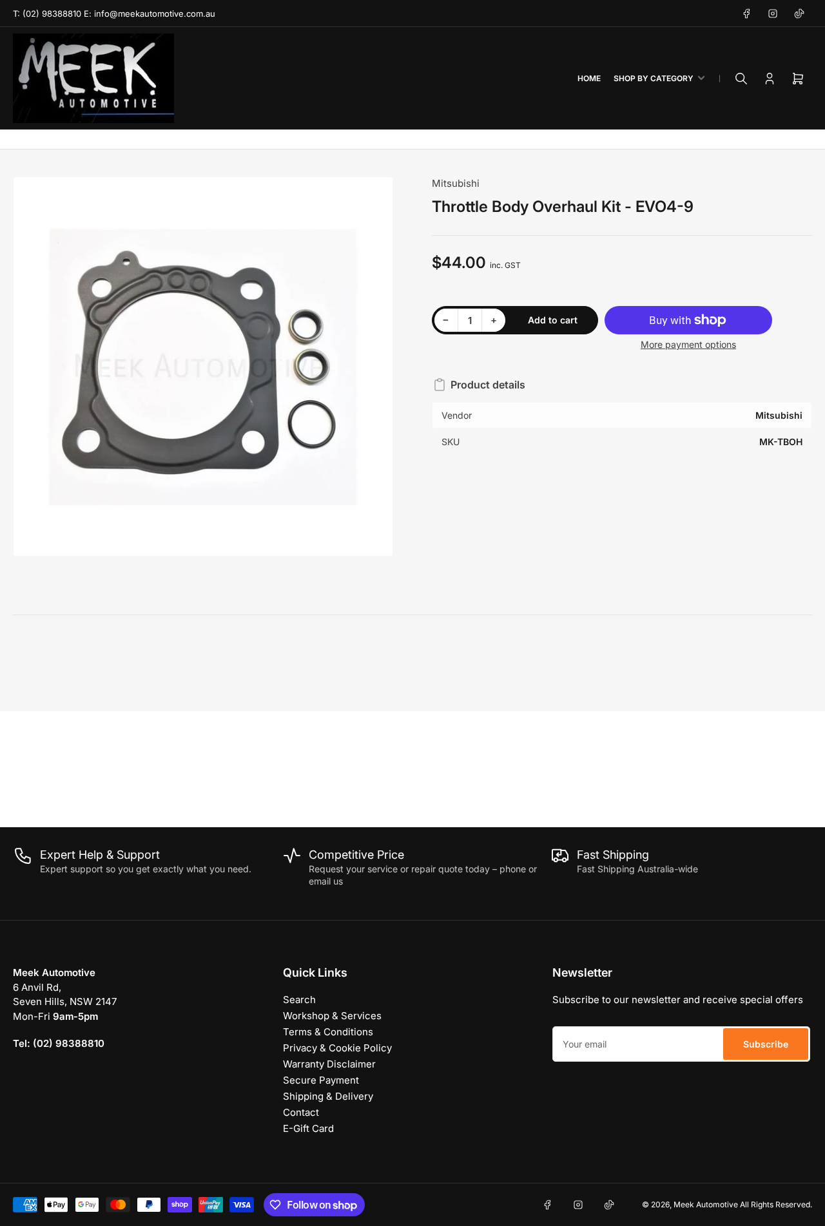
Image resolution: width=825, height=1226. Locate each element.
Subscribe (765, 1044)
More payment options (688, 344)
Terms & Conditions (328, 1032)
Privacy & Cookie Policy (337, 1048)
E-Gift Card (308, 1128)
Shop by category (654, 78)
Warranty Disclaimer (329, 1064)
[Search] (741, 78)
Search (299, 999)
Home (589, 78)
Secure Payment (321, 1080)
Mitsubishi (456, 183)
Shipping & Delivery (328, 1096)
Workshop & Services (332, 1016)
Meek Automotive (706, 1204)
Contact (301, 1112)
